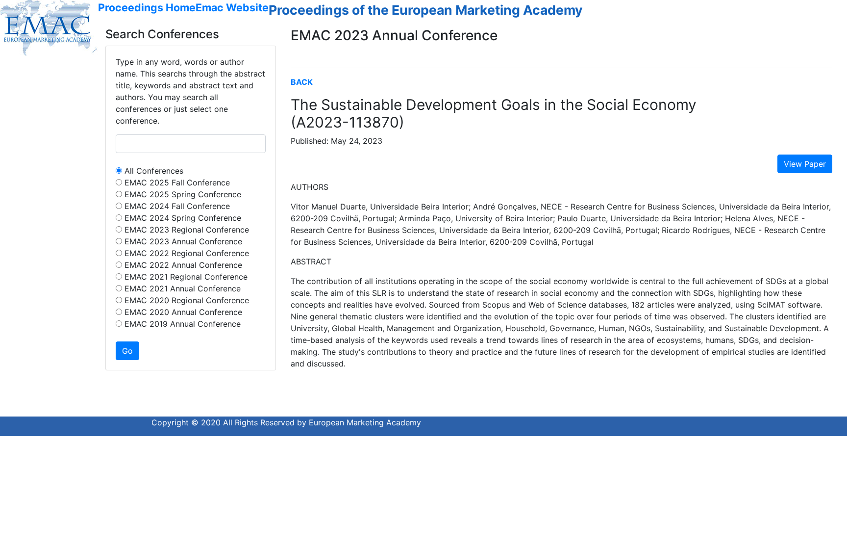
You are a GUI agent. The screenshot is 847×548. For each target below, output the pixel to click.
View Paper (805, 164)
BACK (302, 82)
